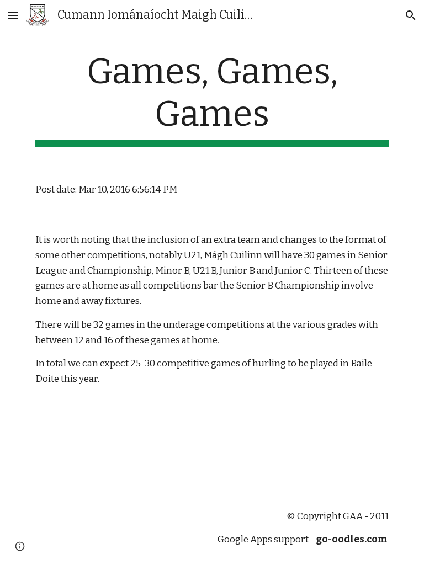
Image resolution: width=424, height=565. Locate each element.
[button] (13, 15)
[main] (212, 98)
